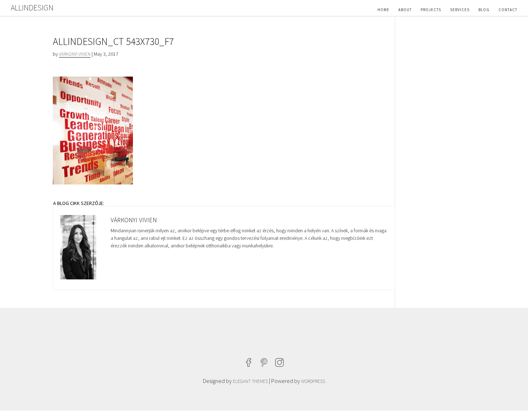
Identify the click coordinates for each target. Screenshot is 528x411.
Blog (484, 9)
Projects (431, 9)
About (405, 9)
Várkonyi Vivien (75, 54)
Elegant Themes (250, 381)
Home (383, 9)
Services (459, 9)
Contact (508, 9)
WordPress (313, 381)
